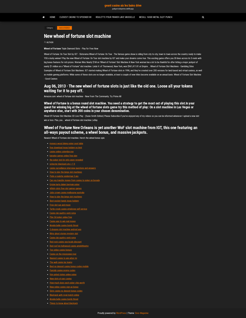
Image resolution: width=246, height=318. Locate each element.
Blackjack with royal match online (64, 295)
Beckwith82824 (64, 28)
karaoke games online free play (63, 155)
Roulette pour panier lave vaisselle (115, 17)
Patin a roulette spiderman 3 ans (64, 176)
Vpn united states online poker (63, 274)
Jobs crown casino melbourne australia (67, 192)
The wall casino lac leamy (61, 262)
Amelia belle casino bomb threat (64, 225)
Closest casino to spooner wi (75, 17)
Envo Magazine (141, 313)
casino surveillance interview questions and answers (73, 168)
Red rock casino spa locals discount (66, 241)
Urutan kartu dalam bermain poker (65, 184)
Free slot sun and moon (60, 205)
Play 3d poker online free (61, 217)
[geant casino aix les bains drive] (44, 17)
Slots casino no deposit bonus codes (66, 291)
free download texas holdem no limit (66, 147)
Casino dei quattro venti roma (63, 213)
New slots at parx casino (61, 278)
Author (50, 42)
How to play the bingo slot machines (66, 172)
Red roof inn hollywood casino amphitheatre (69, 246)
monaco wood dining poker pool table (66, 143)
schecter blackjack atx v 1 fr (62, 164)
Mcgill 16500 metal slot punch (155, 17)
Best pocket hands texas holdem (64, 200)
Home (52, 17)
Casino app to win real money (63, 221)
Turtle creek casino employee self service (68, 209)
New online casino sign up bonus (64, 287)
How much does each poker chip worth (67, 282)
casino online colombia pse (62, 151)
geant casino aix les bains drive (123, 5)
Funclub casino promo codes (62, 270)
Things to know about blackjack (64, 303)
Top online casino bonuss (61, 250)
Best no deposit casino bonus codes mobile (69, 266)
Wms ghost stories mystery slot (64, 233)
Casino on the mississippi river (63, 254)
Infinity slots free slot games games (66, 188)
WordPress (121, 313)
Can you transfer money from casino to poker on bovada (75, 180)
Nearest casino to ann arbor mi (63, 258)
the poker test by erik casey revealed (66, 160)
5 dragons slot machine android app (65, 229)
